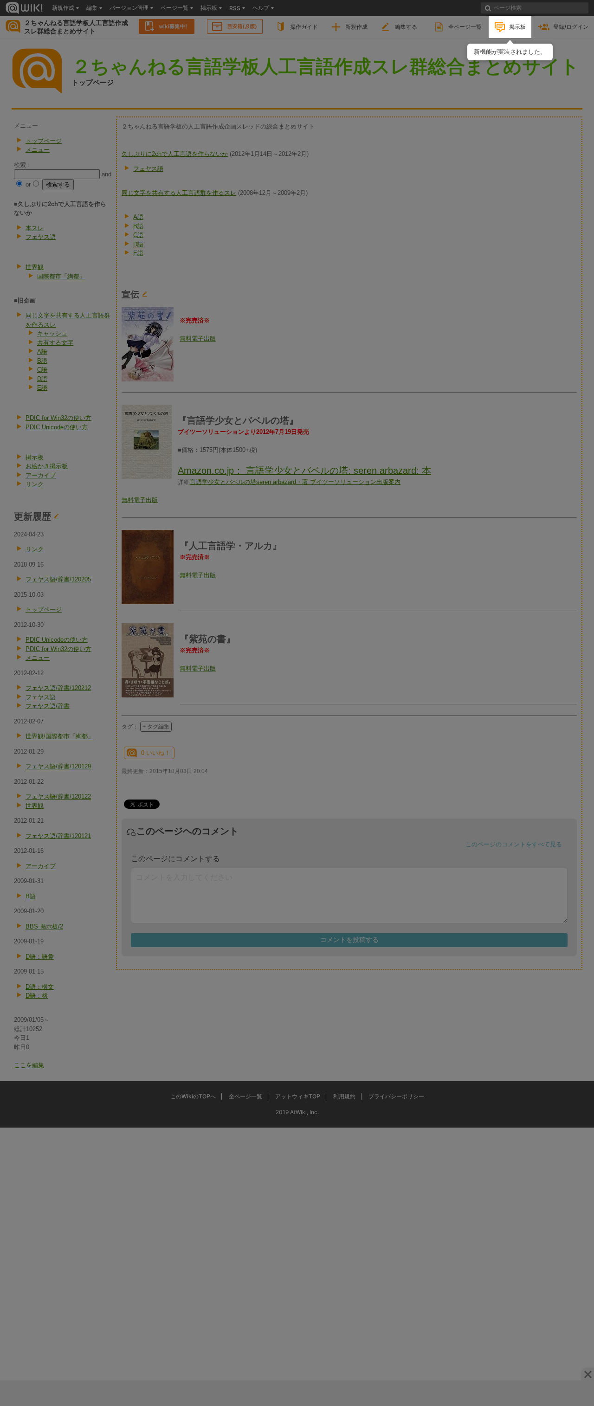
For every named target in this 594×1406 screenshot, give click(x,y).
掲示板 (517, 26)
